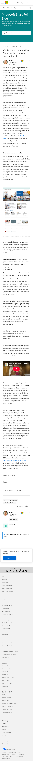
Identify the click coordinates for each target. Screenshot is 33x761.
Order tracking (5, 620)
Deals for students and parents (9, 654)
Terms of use (14, 754)
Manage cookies (5, 754)
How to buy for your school (8, 648)
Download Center (6, 611)
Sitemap (4, 752)
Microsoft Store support (7, 614)
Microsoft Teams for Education (9, 643)
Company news (5, 729)
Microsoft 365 (5, 674)
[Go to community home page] (6, 2)
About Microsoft (5, 726)
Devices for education (7, 640)
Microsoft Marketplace (7, 709)
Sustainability (5, 744)
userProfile (13, 519)
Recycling (12, 756)
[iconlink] (5, 526)
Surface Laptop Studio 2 (7, 585)
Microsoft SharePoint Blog (9, 7)
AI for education (5, 657)
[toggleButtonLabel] (30, 7)
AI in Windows (5, 594)
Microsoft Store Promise (7, 625)
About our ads (19, 756)
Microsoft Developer (6, 697)
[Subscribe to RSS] (23, 571)
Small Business (5, 686)
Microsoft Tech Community (8, 706)
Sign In (29, 3)
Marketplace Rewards (7, 712)
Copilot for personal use (7, 591)
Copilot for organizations (7, 588)
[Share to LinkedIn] (7, 571)
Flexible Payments (6, 628)
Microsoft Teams (5, 680)
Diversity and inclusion (7, 738)
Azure (3, 694)
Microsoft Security (6, 668)
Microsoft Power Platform (7, 677)
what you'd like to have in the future (14, 460)
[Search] (18, 3)
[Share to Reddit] (17, 571)
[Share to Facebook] (10, 571)
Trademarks (22, 754)
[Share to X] (13, 571)
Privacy (19, 752)
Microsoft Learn (5, 700)
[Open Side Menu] (2, 2)
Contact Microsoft (12, 752)
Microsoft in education (7, 637)
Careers (4, 723)
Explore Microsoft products (8, 597)
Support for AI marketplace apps (9, 703)
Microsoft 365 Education (7, 645)
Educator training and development (10, 651)
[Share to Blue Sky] (20, 571)
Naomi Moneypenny (13, 61)
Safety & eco (5, 756)
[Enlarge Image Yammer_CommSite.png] (16, 211)
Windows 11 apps (6, 600)
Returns (4, 617)
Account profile (5, 608)
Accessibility (5, 741)
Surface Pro (4, 579)
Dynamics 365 (5, 671)
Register (23, 3)
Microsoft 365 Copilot (7, 683)
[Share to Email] (26, 571)
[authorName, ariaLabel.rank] (5, 62)
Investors (4, 735)
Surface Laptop (5, 582)
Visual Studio (5, 715)
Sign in (9, 558)
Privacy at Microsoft (6, 732)
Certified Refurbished (7, 622)
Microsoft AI (5, 666)
